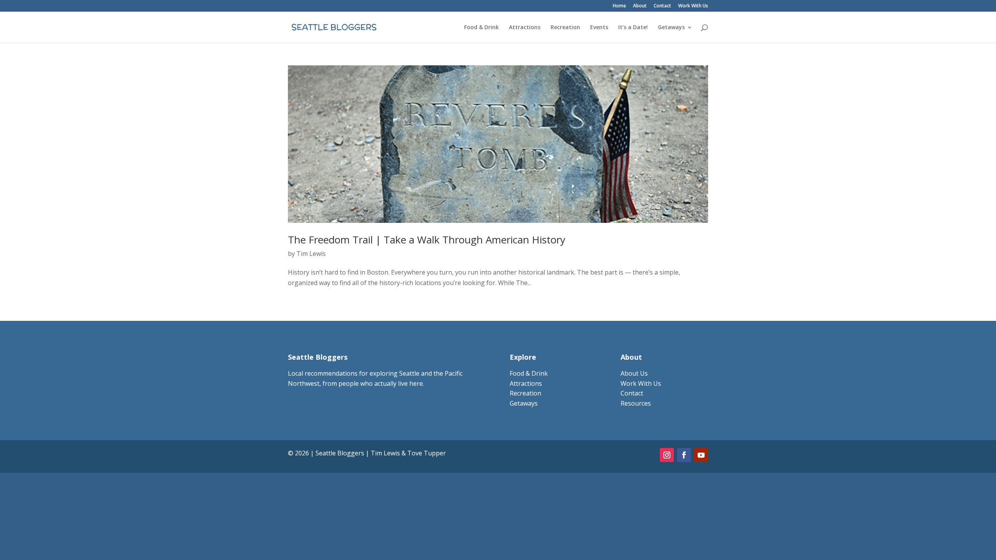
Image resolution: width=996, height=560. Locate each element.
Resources (636, 403)
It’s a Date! (633, 27)
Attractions (524, 27)
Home (619, 6)
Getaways (671, 27)
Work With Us (693, 6)
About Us (634, 373)
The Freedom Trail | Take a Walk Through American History (426, 240)
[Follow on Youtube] (701, 455)
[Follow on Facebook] (684, 455)
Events (599, 27)
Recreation (565, 27)
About (640, 6)
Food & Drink (481, 27)
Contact (662, 6)
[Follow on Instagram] (667, 455)
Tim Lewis (311, 253)
